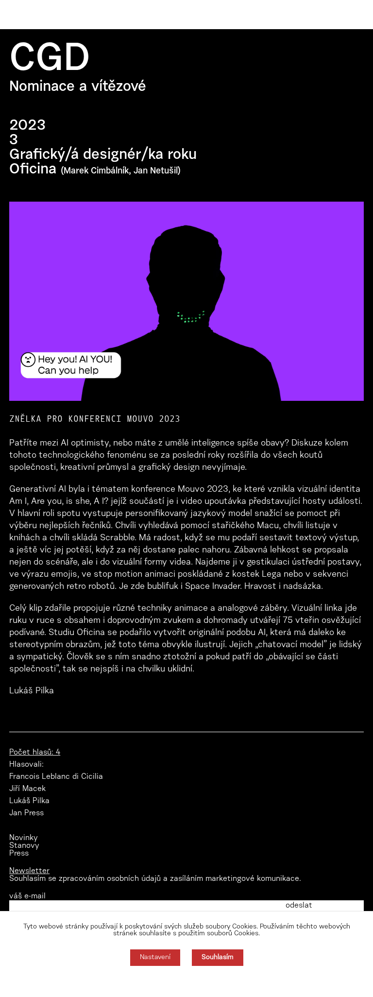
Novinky (23, 838)
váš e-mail (27, 896)
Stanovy (24, 846)
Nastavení (155, 957)
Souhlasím (218, 957)
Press (19, 854)
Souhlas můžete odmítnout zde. (187, 981)
